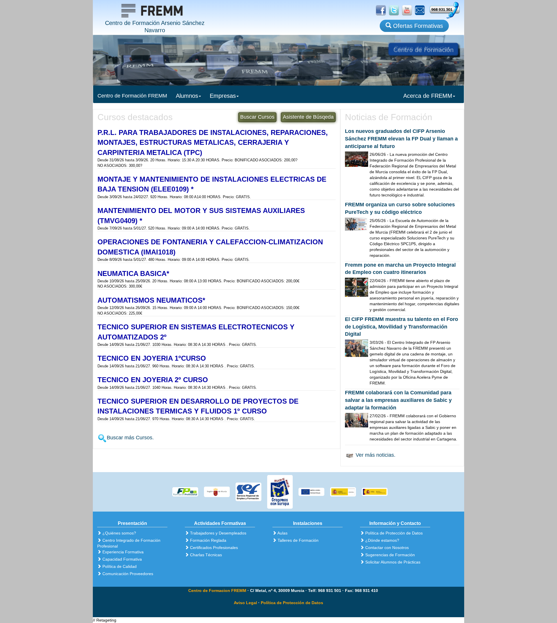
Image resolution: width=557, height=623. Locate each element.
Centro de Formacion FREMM (217, 590)
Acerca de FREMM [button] (427, 96)
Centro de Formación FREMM (132, 96)
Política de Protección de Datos (292, 602)
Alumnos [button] (187, 96)
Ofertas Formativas (417, 26)
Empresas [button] (223, 96)
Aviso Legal (245, 602)
